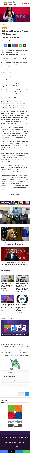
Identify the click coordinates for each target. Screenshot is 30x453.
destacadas (15, 194)
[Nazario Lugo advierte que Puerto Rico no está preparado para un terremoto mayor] (7, 299)
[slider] (7, 334)
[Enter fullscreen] (27, 334)
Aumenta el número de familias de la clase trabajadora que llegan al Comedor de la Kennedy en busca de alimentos (22, 287)
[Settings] (25, 334)
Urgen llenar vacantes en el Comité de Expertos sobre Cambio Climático (15, 216)
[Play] (2, 334)
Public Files (22, 442)
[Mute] (17, 334)
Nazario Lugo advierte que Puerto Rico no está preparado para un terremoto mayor (7, 307)
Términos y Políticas (13, 442)
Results (21, 394)
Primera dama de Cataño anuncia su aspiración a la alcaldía (6, 286)
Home (4, 24)
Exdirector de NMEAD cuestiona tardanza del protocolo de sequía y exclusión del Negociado (22, 307)
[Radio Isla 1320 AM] (10, 3)
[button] (15, 364)
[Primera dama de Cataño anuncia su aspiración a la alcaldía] (7, 278)
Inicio (6, 442)
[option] (15, 215)
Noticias (8, 24)
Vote (27, 394)
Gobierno (15, 211)
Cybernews (6, 40)
